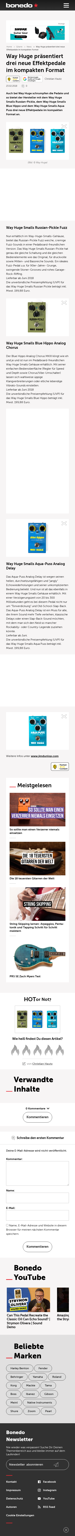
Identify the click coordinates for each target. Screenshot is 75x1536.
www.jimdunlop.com (45, 756)
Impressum (13, 1490)
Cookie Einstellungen (20, 1515)
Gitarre (19, 47)
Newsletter (26, 1464)
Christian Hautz (53, 79)
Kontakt (11, 1481)
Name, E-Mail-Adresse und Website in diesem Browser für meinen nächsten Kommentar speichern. (36, 1229)
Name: (10, 1190)
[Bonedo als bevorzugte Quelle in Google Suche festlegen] (32, 79)
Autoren (11, 1507)
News (29, 47)
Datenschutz (14, 1498)
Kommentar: (14, 1159)
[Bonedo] (22, 5)
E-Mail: (10, 1208)
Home (9, 47)
